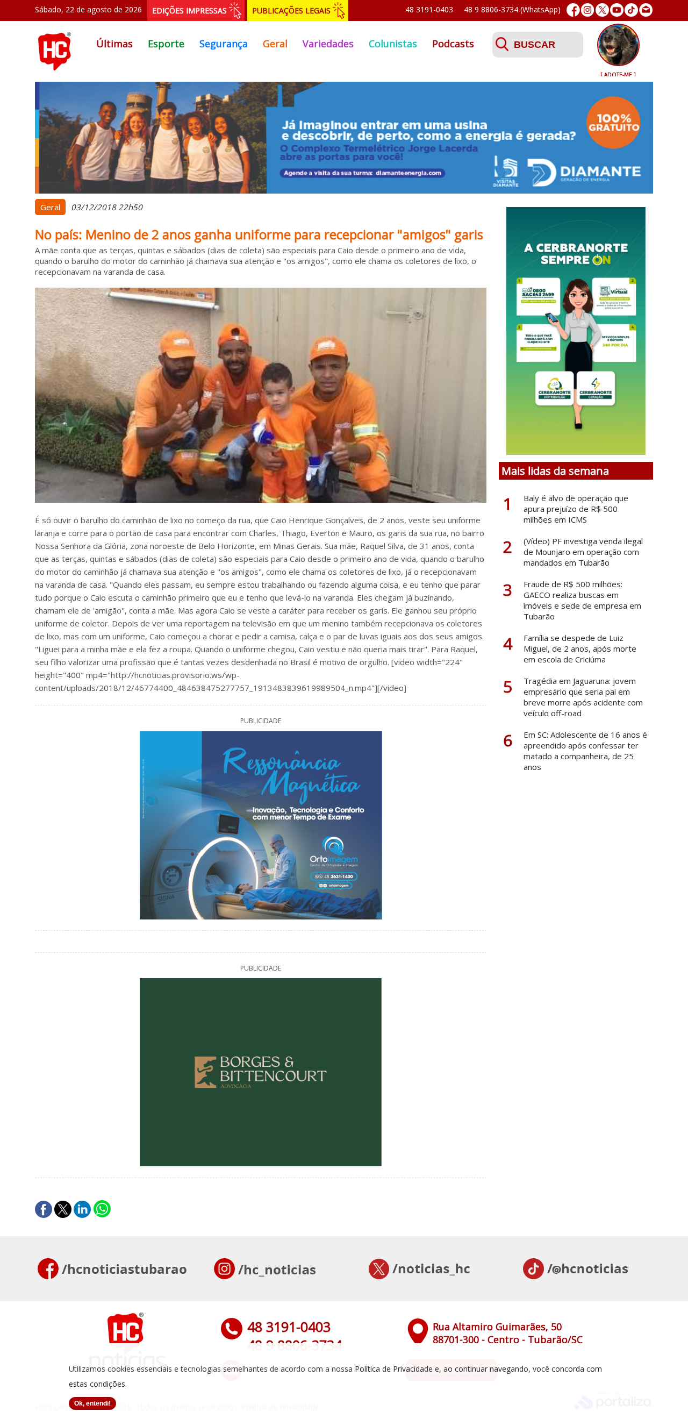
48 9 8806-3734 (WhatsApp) (512, 9)
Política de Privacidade (394, 1369)
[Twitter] (602, 10)
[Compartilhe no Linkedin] (82, 1209)
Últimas (114, 43)
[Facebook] (573, 10)
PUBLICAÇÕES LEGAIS (291, 10)
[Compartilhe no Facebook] (43, 1209)
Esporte (166, 43)
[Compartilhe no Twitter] (62, 1209)
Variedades (328, 43)
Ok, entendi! (92, 1403)
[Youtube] (617, 10)
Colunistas (393, 43)
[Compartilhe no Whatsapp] (102, 1209)
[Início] (54, 67)
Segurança (223, 43)
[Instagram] (587, 10)
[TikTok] (631, 10)
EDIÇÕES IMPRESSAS (189, 10)
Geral (275, 43)
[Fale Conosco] (646, 10)
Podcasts (453, 43)
